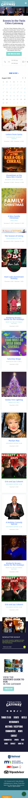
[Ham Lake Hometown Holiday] (14, 261)
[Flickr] (14, 711)
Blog (22, 740)
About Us (21, 744)
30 (17, 85)
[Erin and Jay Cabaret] (14, 466)
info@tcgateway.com (8, 783)
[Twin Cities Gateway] (8, 3)
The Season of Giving (14, 236)
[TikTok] (17, 711)
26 (3, 85)
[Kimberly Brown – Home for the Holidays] (14, 302)
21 (21, 96)
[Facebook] (7, 711)
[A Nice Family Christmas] (14, 200)
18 (10, 96)
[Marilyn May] (14, 425)
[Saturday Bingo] (14, 343)
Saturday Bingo (14, 359)
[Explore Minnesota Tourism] (14, 762)
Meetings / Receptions (14, 726)
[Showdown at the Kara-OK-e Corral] (14, 159)
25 (10, 99)
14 (21, 92)
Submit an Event (13, 73)
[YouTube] (11, 711)
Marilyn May (14, 441)
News (20, 731)
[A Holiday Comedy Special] (14, 507)
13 (17, 92)
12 (14, 92)
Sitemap (15, 783)
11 (10, 92)
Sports (16, 740)
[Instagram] (20, 711)
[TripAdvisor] (14, 772)
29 (14, 85)
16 (3, 96)
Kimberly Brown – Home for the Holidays (14, 319)
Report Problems (16, 786)
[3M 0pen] (14, 767)
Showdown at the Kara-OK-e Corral (14, 176)
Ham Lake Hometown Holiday (14, 278)
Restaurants (14, 721)
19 (14, 96)
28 (10, 85)
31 (21, 85)
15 (24, 92)
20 (17, 96)
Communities (11, 731)
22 (24, 96)
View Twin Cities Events (14, 54)
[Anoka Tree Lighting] (14, 384)
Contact (14, 735)
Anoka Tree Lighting (14, 400)
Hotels (24, 717)
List (23, 62)
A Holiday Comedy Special (14, 523)
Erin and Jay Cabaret (14, 481)
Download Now (9, 689)
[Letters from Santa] (14, 119)
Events (16, 717)
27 (7, 85)
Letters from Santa (14, 134)
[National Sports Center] (14, 757)
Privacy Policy (21, 783)
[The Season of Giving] (14, 231)
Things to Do (6, 717)
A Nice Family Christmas (14, 217)
